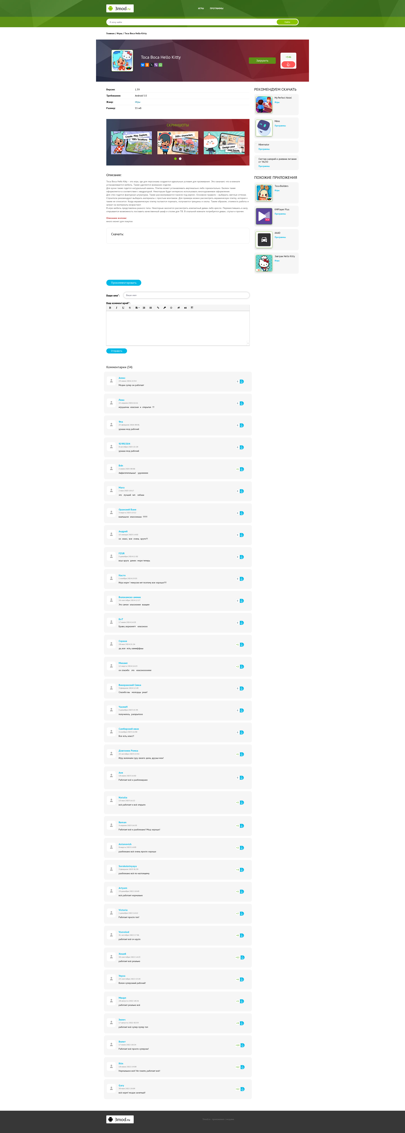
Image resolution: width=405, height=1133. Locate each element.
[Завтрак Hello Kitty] (264, 263)
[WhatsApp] (160, 65)
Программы (216, 8)
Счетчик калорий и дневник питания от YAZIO (277, 160)
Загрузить (262, 60)
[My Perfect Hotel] (264, 104)
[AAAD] (264, 239)
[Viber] (156, 65)
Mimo (277, 121)
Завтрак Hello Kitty (285, 256)
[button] (175, 158)
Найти (287, 22)
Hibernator (264, 144)
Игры (201, 8)
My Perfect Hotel (283, 97)
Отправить (116, 350)
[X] (151, 65)
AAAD (277, 232)
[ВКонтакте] (143, 65)
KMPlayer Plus (282, 209)
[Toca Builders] (264, 193)
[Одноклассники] (147, 65)
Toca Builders (281, 186)
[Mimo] (264, 128)
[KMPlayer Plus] (264, 216)
